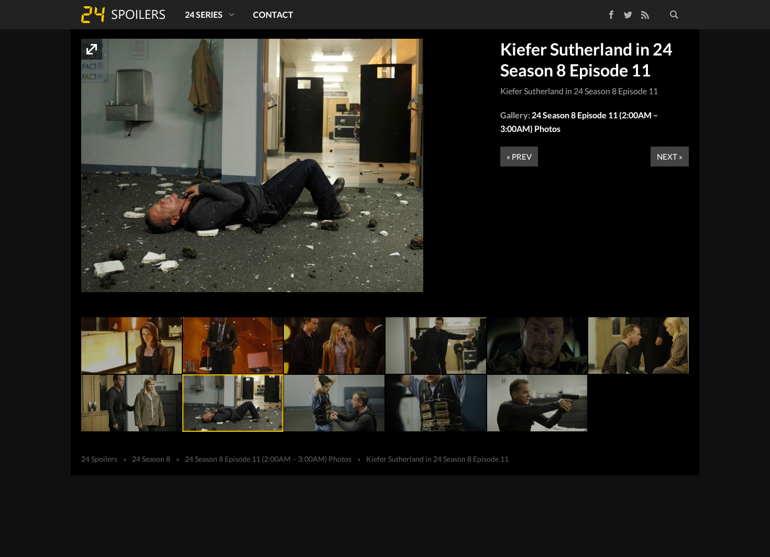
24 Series (204, 14)
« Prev (519, 156)
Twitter (628, 14)
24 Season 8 (151, 458)
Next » (670, 156)
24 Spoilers (123, 14)
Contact (273, 14)
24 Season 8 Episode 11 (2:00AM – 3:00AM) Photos (268, 458)
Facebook (603, 13)
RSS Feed (644, 14)
